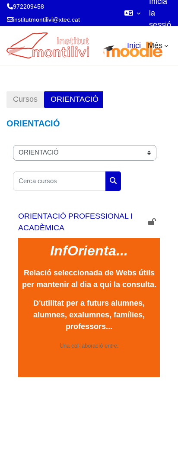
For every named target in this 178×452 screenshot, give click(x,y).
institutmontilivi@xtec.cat (46, 19)
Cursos (25, 99)
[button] (132, 13)
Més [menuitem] (155, 45)
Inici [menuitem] (134, 45)
